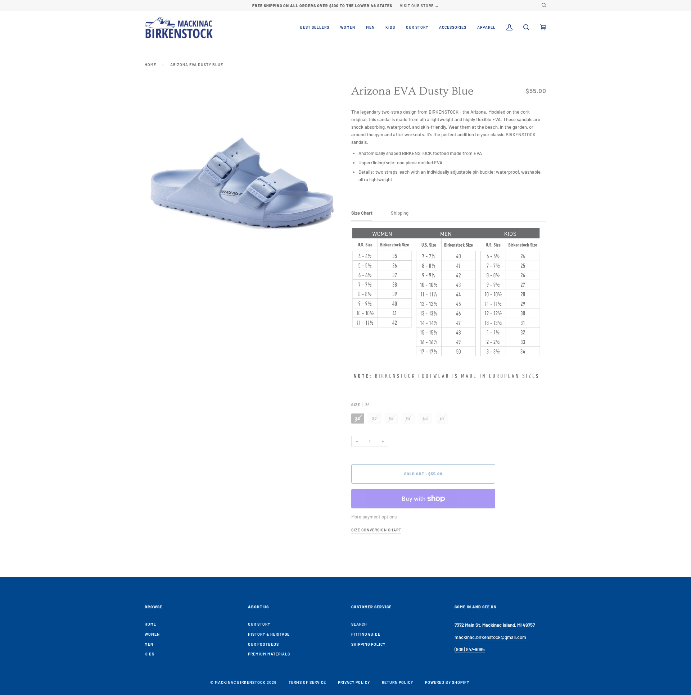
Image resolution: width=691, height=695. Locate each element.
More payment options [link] (374, 517)
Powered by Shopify (447, 682)
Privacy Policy (354, 682)
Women (152, 634)
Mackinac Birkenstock (240, 682)
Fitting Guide (365, 634)
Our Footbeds (263, 644)
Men (149, 644)
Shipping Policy (368, 644)
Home (150, 64)
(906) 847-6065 (470, 649)
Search (359, 624)
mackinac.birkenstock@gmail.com (490, 637)
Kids (149, 653)
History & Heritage (269, 634)
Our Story (259, 624)
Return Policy (397, 682)
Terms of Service (307, 682)
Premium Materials (269, 653)
